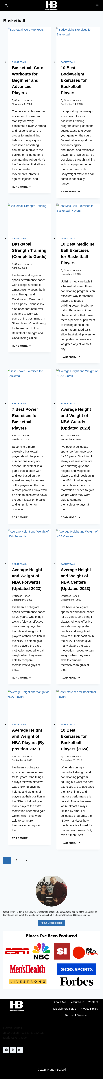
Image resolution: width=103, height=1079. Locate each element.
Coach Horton (22, 100)
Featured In (76, 1002)
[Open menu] (97, 5)
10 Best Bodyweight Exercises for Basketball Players (74, 80)
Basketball (19, 62)
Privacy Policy (89, 1008)
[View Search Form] (6, 5)
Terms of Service (76, 1015)
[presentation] (29, 41)
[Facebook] (6, 1050)
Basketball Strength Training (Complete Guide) (29, 250)
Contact (93, 1002)
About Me (60, 1002)
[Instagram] (20, 1050)
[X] (13, 1050)
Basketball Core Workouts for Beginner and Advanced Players (27, 80)
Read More (21, 186)
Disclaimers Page (64, 1008)
